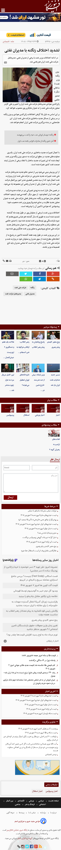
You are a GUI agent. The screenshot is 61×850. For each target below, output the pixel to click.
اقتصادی (6, 41)
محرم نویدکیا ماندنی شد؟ (47, 533)
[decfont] (40, 261)
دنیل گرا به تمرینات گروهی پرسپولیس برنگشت (40, 537)
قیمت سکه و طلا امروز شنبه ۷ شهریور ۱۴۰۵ (41, 732)
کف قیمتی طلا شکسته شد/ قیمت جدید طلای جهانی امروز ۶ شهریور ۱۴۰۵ (31, 667)
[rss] (40, 846)
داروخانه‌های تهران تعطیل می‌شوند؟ (24, 380)
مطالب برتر (52, 400)
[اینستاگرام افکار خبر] (22, 846)
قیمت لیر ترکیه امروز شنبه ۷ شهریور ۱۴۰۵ (41, 542)
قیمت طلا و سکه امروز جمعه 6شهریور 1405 (39, 655)
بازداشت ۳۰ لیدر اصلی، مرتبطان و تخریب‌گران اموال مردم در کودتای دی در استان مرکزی (30, 738)
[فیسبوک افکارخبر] (31, 846)
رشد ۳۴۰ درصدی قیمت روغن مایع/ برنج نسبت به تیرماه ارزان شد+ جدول (29, 674)
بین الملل (10, 801)
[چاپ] (10, 261)
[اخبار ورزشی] (38, 408)
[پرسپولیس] (7, 408)
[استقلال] (22, 408)
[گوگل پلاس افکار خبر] (36, 846)
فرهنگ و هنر (29, 804)
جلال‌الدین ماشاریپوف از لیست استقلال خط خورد (39, 550)
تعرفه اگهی (10, 812)
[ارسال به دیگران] (6, 261)
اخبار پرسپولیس (52, 791)
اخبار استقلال (37, 791)
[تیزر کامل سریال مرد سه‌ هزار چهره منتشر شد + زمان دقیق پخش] (7, 368)
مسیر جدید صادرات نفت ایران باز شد (55, 380)
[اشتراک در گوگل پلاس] (53, 274)
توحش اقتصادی (51, 754)
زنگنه (32, 287)
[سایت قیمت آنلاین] (30, 35)
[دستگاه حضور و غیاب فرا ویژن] (37, 774)
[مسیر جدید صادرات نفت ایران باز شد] (53, 368)
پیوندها (21, 812)
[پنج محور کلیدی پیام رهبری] (53, 335)
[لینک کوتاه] (4, 261)
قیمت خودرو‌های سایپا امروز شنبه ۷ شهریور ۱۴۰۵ (39, 515)
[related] (5, 62)
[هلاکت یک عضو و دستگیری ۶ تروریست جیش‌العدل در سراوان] (7, 335)
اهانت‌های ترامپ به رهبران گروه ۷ (54, 444)
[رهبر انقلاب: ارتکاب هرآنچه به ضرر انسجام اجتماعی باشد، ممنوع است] (22, 335)
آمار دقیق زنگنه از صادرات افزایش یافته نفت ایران (36, 141)
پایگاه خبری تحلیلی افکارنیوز (17, 830)
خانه (12, 41)
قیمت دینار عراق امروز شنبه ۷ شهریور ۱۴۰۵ (41, 528)
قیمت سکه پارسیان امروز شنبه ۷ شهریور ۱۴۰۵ (40, 713)
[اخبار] (53, 408)
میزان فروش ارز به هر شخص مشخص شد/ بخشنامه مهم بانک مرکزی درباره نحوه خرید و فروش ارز (29, 681)
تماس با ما (32, 812)
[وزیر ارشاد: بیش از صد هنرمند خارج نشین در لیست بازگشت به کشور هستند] (38, 368)
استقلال (26, 415)
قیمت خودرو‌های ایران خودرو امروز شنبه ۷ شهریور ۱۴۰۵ (36, 524)
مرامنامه (43, 812)
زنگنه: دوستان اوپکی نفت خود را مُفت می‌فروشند (35, 135)
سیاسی (41, 801)
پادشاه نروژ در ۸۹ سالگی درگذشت (42, 660)
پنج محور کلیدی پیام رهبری (46, 546)
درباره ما (53, 812)
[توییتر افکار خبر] (27, 846)
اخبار (58, 415)
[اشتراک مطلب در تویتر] (26, 274)
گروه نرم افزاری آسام (24, 838)
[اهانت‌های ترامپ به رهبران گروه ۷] (54, 433)
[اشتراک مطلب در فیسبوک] (39, 274)
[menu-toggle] (3, 10)
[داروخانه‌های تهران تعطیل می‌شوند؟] (22, 368)
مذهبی (18, 804)
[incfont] (45, 261)
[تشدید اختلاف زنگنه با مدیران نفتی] (39, 279)
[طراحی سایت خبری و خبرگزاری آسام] (43, 821)
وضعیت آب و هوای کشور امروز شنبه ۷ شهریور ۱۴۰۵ (37, 728)
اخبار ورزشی (40, 415)
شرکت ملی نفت (20, 287)
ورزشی (31, 801)
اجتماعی (42, 804)
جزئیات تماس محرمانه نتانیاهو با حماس (42, 511)
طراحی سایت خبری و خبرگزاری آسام (27, 821)
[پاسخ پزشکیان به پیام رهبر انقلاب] (38, 335)
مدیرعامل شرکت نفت (13, 294)
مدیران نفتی (29, 294)
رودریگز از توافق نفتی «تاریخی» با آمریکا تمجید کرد (37, 519)
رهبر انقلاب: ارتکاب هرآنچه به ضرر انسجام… (23, 347)
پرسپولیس (10, 415)
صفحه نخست (53, 801)
